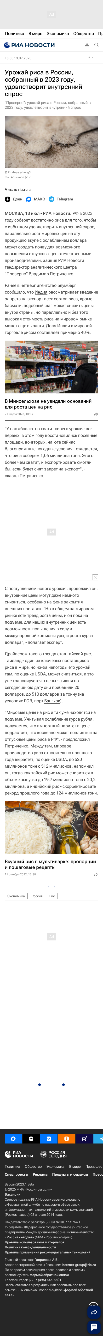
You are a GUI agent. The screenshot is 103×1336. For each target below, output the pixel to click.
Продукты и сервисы (70, 1174)
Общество (33, 1166)
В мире (75, 1166)
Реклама (40, 1174)
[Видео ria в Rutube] (84, 1138)
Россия (37, 896)
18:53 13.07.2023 (18, 58)
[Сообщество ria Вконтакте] (48, 1138)
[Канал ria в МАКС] (13, 1138)
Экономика (16, 896)
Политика (12, 1166)
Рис (52, 896)
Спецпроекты (16, 1174)
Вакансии (12, 1194)
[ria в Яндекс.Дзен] (31, 1138)
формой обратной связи (49, 1275)
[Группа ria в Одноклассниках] (66, 1138)
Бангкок (52, 700)
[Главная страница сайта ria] (28, 45)
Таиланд (13, 660)
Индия (41, 292)
